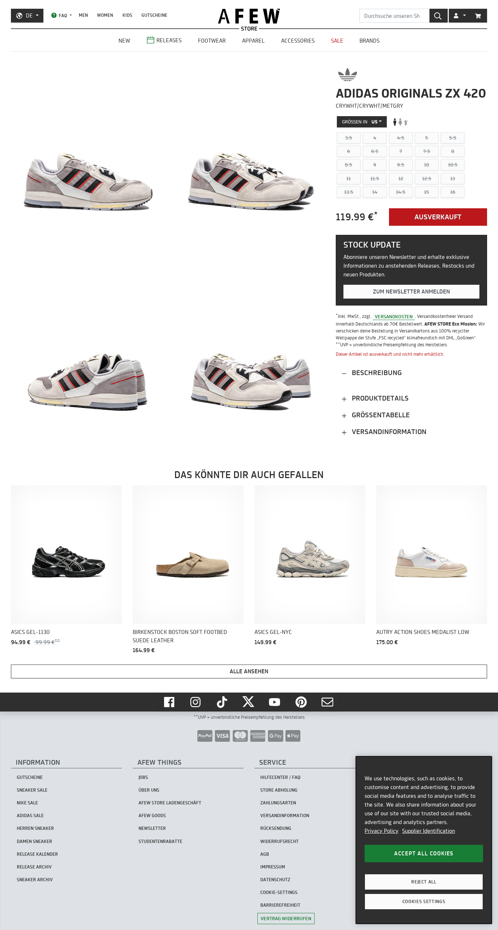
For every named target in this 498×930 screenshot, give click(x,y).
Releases (169, 40)
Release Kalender (37, 854)
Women (105, 15)
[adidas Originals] (347, 75)
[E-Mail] (328, 702)
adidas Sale (30, 815)
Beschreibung (376, 373)
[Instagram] (196, 702)
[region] (423, 840)
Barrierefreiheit (280, 905)
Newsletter (152, 828)
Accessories (298, 40)
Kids (127, 15)
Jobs (143, 777)
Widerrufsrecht (279, 841)
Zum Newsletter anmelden (411, 291)
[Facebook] (170, 702)
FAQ (63, 15)
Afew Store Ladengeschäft (170, 802)
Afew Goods (152, 815)
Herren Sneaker (35, 828)
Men (83, 15)
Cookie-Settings (278, 892)
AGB (264, 854)
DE (29, 15)
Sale (337, 40)
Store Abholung (278, 790)
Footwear (212, 40)
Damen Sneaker (34, 841)
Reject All (423, 881)
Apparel (253, 40)
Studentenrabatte (160, 841)
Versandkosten (394, 316)
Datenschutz (275, 879)
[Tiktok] (222, 702)
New (124, 40)
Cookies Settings (424, 901)
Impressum (272, 867)
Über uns (149, 790)
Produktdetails (379, 398)
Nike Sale (27, 802)
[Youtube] (275, 702)
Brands (369, 40)
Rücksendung (275, 828)
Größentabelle (380, 415)
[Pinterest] (302, 702)
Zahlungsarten (278, 802)
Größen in (360, 122)
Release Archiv (34, 867)
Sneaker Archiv (35, 879)
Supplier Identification (428, 830)
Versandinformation (388, 432)
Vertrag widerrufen (286, 918)
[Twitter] (249, 702)
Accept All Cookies (424, 853)
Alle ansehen (249, 671)
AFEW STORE (249, 16)
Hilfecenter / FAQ (280, 777)
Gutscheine (154, 15)
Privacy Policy (381, 830)
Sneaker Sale (32, 790)
